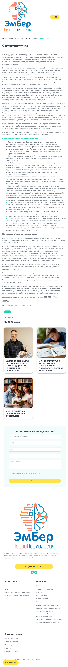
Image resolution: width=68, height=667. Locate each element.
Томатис (21, 558)
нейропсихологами (19, 557)
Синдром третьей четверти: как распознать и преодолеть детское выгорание (51, 365)
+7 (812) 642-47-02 (34, 566)
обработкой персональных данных (31, 476)
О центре (39, 592)
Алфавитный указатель (44, 589)
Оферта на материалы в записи (47, 622)
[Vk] (35, 572)
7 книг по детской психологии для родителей (16, 413)
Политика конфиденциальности (48, 608)
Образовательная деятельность (48, 605)
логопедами (28, 557)
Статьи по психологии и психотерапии (23, 38)
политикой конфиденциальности (30, 473)
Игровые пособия (11, 641)
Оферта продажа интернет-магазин (49, 619)
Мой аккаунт (9, 645)
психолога (18, 280)
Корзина (7, 648)
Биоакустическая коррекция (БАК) (17, 592)
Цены (38, 602)
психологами (8, 557)
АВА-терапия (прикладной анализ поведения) (16, 596)
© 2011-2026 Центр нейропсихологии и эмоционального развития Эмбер (24, 659)
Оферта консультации (44, 616)
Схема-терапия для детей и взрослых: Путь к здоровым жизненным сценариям (17, 365)
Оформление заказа (11, 651)
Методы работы (42, 598)
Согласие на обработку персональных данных (45, 612)
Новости (39, 586)
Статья (8, 312)
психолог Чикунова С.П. (23, 305)
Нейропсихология (11, 586)
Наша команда (41, 595)
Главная (5, 38)
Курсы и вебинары (11, 638)
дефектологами (38, 557)
